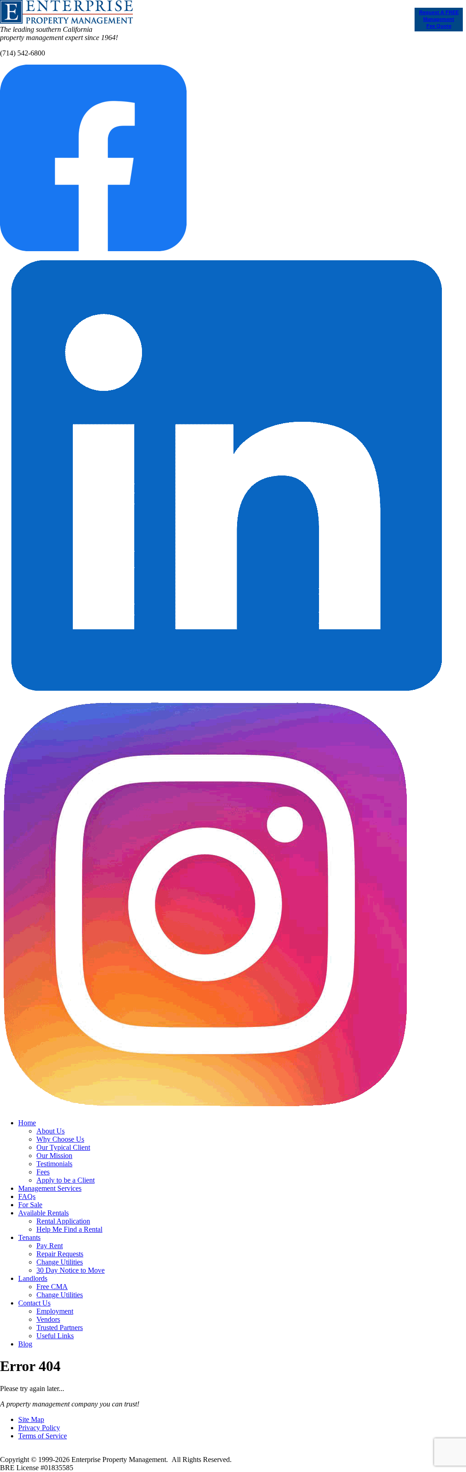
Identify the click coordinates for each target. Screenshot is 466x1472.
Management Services (49, 1188)
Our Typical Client (63, 1147)
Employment (54, 1311)
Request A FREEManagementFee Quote (439, 19)
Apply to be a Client (65, 1180)
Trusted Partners (59, 1327)
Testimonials (54, 1164)
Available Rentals (43, 1213)
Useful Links (55, 1336)
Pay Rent (49, 1245)
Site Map (31, 1419)
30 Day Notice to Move (70, 1270)
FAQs (26, 1196)
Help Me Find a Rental (69, 1229)
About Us (50, 1131)
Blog (25, 1344)
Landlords (32, 1278)
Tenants (29, 1237)
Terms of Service (42, 1436)
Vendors (48, 1319)
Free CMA (52, 1286)
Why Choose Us (60, 1139)
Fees (43, 1172)
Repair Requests (59, 1254)
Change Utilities (59, 1262)
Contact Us (34, 1303)
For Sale (30, 1205)
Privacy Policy (39, 1428)
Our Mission (54, 1155)
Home (27, 1123)
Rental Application (63, 1221)
